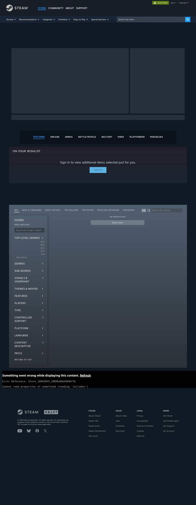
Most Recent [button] (52, 210)
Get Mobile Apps (171, 421)
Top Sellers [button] (71, 210)
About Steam (95, 416)
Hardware (120, 426)
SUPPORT (81, 8)
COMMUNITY (55, 8)
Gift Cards (93, 436)
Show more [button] (117, 222)
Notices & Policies (145, 426)
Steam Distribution (97, 431)
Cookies (140, 431)
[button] (11, 19)
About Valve (121, 416)
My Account (169, 431)
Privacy (140, 416)
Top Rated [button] (88, 210)
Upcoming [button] (129, 210)
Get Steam (168, 416)
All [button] (17, 210)
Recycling (120, 431)
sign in (172, 3)
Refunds (140, 436)
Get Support (168, 426)
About (70, 8)
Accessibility (142, 421)
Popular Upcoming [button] (108, 210)
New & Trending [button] (32, 210)
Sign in (98, 170)
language (182, 3)
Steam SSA (93, 421)
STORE (42, 8)
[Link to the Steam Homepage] (17, 10)
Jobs (118, 421)
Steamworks (94, 426)
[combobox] (151, 19)
